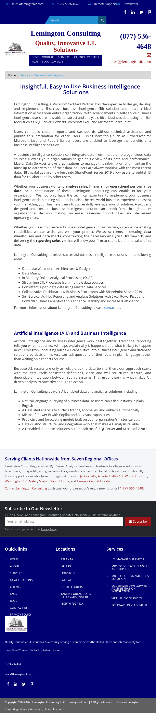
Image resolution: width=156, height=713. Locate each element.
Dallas (66, 566)
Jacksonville (88, 476)
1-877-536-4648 (68, 4)
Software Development (129, 605)
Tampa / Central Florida (93, 481)
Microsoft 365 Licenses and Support (129, 567)
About (15, 566)
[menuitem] (35, 57)
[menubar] (66, 59)
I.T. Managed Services (128, 559)
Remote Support (105, 4)
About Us (47, 57)
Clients (79, 57)
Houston (141, 476)
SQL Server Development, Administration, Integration (131, 588)
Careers (93, 57)
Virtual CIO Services (127, 598)
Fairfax (66, 580)
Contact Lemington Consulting (26, 488)
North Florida (72, 603)
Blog (45, 61)
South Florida (72, 587)
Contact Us (19, 607)
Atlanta (103, 476)
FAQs (35, 61)
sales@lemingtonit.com (27, 4)
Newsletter (130, 4)
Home (35, 57)
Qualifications (21, 580)
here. (61, 709)
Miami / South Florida (54, 481)
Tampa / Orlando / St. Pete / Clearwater (77, 595)
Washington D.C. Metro (21, 481)
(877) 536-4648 (13, 664)
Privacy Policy (48, 529)
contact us (112, 307)
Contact (57, 61)
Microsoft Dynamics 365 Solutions (130, 577)
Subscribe (139, 521)
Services (64, 57)
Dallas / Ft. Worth (121, 476)
